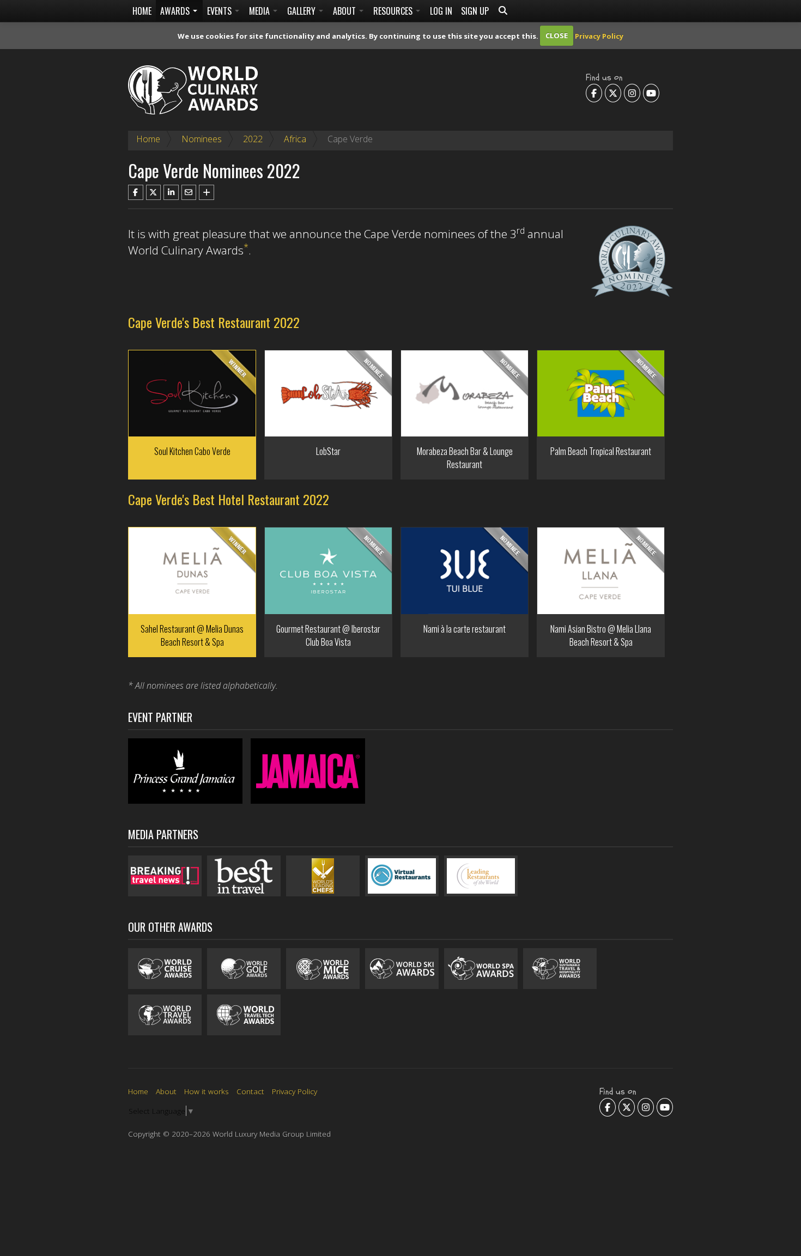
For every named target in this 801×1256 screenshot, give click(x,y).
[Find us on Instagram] (632, 92)
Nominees (201, 139)
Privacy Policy (599, 35)
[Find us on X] (613, 92)
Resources (394, 10)
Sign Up (475, 10)
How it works (206, 1091)
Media (260, 10)
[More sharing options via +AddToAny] (206, 192)
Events (220, 10)
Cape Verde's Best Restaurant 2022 (214, 322)
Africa (295, 139)
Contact (250, 1091)
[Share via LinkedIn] (171, 192)
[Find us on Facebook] (594, 92)
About (345, 10)
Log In (441, 10)
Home (141, 10)
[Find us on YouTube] (651, 92)
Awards (176, 10)
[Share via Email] (189, 192)
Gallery (302, 10)
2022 (253, 139)
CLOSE (556, 35)
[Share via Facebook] (136, 192)
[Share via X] (154, 192)
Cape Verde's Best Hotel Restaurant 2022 (228, 499)
